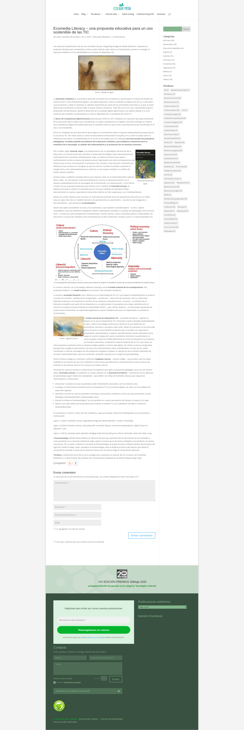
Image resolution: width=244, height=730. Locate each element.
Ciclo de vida (111, 14)
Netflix (167, 195)
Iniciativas (167, 64)
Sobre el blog (128, 14)
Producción (169, 207)
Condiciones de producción (175, 118)
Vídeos (166, 79)
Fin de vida (181, 167)
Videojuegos (169, 231)
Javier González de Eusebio (68, 37)
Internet (168, 175)
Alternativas (169, 94)
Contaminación (171, 126)
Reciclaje (182, 207)
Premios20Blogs (171, 203)
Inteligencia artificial (172, 171)
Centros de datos (171, 110)
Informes (167, 60)
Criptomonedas (170, 130)
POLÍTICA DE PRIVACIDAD (112, 719)
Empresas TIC (170, 154)
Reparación (169, 211)
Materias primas (171, 187)
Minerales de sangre (173, 191)
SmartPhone (169, 215)
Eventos (166, 56)
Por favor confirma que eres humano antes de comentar (80, 542)
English (166, 52)
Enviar (115, 679)
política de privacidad (94, 637)
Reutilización (182, 211)
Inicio (76, 14)
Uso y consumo (171, 227)
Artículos (167, 40)
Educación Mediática (102, 37)
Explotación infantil (172, 162)
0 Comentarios (119, 37)
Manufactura (183, 183)
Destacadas (168, 44)
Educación (179, 142)
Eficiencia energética (173, 150)
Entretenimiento (171, 158)
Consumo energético (173, 122)
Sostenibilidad (170, 219)
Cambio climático (171, 106)
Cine (184, 110)
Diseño (168, 142)
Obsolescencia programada (175, 199)
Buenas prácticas (171, 102)
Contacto (161, 14)
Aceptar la (68, 682)
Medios (166, 71)
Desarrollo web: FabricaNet (65, 722)
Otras (165, 75)
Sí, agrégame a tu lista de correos (70, 529)
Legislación (168, 68)
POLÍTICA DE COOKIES (88, 719)
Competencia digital (172, 114)
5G (166, 90)
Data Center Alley (171, 134)
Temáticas (95, 14)
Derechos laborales (172, 138)
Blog (83, 14)
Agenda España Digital (180, 90)
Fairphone (169, 167)
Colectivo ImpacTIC (145, 14)
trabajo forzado (170, 223)
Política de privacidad (72, 682)
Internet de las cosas (172, 179)
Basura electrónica (172, 98)
